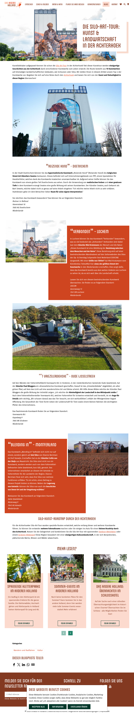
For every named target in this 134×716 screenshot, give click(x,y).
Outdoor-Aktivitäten (107, 532)
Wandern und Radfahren (24, 650)
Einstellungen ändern (79, 706)
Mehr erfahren (24, 624)
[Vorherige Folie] (63, 633)
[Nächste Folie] (70, 633)
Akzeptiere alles (38, 706)
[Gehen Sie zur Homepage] (13, 4)
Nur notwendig (57, 706)
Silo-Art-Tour (61, 66)
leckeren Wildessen (26, 535)
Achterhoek (69, 75)
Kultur (40, 650)
